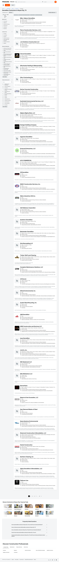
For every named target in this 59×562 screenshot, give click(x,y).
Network (12, 1)
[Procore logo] (5, 2)
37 (39, 496)
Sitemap (35, 559)
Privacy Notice (17, 559)
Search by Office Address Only (5, 16)
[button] (2, 21)
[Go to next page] (41, 496)
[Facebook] (50, 559)
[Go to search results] (11, 82)
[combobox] (48, 2)
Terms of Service (21, 559)
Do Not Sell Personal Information (29, 559)
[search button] (55, 2)
